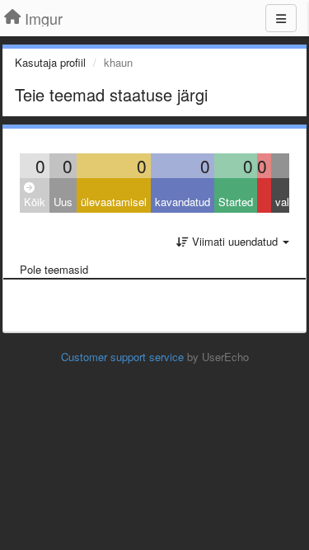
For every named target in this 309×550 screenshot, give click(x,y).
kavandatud (182, 201)
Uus (63, 201)
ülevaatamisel (114, 201)
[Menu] (281, 18)
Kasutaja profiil (50, 62)
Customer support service (122, 356)
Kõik (34, 201)
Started (235, 201)
